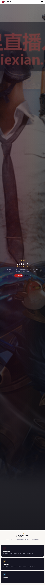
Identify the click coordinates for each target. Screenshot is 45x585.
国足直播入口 (7, 2)
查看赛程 (27, 275)
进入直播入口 (19, 275)
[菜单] (42, 2)
